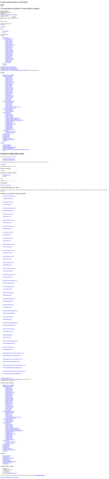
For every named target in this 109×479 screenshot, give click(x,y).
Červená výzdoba (9, 42)
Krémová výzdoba (9, 50)
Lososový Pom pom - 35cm (8, 276)
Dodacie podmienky (7, 144)
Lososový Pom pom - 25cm (8, 270)
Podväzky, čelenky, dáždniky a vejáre (13, 119)
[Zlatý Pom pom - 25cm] (8, 201)
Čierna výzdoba (9, 43)
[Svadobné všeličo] (5, 15)
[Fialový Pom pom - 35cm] (8, 250)
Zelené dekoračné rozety (7, 307)
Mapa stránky (5, 463)
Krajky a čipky (8, 113)
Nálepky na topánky (10, 116)
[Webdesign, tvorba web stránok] (12, 477)
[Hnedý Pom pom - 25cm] (8, 256)
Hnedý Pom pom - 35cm (7, 264)
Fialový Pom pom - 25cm (7, 246)
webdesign (3, 477)
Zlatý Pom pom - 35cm (7, 216)
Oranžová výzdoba (9, 54)
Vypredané (5, 140)
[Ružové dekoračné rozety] (8, 347)
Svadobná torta (6, 130)
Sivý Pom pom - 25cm (7, 234)
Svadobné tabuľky (9, 127)
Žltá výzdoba (8, 62)
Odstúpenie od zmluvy (7, 462)
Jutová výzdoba (9, 48)
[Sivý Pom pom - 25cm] (8, 232)
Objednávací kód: (4, 166)
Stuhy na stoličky (9, 105)
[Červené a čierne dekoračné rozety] (10, 322)
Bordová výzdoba (9, 41)
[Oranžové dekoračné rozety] (9, 158)
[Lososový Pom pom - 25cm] (9, 268)
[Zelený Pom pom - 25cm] (8, 220)
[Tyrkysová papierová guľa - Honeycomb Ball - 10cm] (14, 365)
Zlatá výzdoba (8, 61)
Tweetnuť (2, 172)
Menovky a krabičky (10, 102)
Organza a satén (6, 136)
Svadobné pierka (9, 122)
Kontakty (5, 64)
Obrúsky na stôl (9, 103)
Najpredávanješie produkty (8, 458)
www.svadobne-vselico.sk (39, 475)
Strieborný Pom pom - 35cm (8, 210)
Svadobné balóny (9, 124)
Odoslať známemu (6, 175)
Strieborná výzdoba (9, 57)
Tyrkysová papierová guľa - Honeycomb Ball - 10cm (12, 367)
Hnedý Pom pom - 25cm (7, 258)
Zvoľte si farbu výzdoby (8, 38)
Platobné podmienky (7, 146)
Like (6, 172)
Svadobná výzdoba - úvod (6, 378)
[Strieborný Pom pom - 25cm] (9, 195)
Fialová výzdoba (9, 45)
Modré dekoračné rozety (7, 295)
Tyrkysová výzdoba (9, 59)
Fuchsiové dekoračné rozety (8, 301)
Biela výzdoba (8, 39)
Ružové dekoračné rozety (7, 349)
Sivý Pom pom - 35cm (7, 240)
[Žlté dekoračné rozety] (8, 334)
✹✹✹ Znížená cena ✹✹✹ (8, 75)
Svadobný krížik (9, 128)
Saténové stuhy (6, 137)
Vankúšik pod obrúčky (10, 129)
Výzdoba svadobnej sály (14, 70)
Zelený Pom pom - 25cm (7, 222)
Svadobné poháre (9, 125)
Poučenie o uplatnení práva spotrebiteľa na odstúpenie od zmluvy (16, 149)
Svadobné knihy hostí (10, 121)
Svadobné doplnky (7, 112)
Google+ (9, 172)
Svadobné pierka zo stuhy (11, 123)
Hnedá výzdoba (9, 47)
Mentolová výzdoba (9, 52)
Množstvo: (3, 180)
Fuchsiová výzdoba (9, 46)
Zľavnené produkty (7, 455)
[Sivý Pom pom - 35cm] (8, 238)
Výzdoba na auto (6, 133)
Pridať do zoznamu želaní (6, 185)
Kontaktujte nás (6, 459)
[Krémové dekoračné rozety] (9, 328)
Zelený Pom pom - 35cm (7, 228)
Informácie (3, 142)
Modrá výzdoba (9, 53)
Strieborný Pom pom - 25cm (8, 198)
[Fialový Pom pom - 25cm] (8, 244)
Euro (4, 32)
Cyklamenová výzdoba (10, 44)
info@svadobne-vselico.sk (11, 473)
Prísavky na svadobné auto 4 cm (9, 282)
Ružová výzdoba (9, 55)
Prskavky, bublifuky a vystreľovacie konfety (14, 120)
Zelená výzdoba (9, 60)
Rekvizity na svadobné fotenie (9, 139)
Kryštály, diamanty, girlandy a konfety (13, 106)
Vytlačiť (4, 176)
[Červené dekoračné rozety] (8, 286)
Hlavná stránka (6, 37)
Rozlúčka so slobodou (7, 138)
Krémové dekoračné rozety (8, 331)
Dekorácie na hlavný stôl (10, 107)
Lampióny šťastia (9, 115)
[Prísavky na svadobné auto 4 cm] (10, 280)
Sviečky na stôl (9, 104)
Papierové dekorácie (23, 70)
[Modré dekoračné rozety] (8, 292)
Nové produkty (6, 456)
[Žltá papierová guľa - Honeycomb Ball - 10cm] (13, 359)
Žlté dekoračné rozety (7, 337)
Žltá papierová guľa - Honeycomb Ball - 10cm (11, 361)
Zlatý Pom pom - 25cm (7, 204)
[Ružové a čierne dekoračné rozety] (10, 310)
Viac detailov (3, 164)
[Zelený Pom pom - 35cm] (8, 226)
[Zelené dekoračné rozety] (8, 304)
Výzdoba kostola (6, 135)
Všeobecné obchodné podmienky (9, 147)
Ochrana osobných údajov (8, 148)
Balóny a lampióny (9, 110)
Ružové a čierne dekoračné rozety (9, 313)
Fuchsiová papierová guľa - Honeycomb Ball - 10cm (12, 373)
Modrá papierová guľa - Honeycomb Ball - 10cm (11, 355)
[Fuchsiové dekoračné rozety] (9, 298)
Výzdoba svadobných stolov (8, 101)
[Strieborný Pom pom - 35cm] (9, 208)
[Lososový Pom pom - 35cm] (9, 274)
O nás (4, 63)
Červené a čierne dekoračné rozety (9, 325)
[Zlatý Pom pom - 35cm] (8, 214)
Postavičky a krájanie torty (11, 131)
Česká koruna (6, 31)
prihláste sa (6, 34)
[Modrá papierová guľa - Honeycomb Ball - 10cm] (13, 353)
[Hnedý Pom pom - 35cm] (8, 262)
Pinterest (14, 172)
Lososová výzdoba (9, 51)
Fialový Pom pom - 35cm (7, 252)
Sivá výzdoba (8, 56)
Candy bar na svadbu (10, 132)
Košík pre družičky (9, 114)
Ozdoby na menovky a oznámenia (12, 118)
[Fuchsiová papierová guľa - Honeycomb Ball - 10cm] (14, 371)
